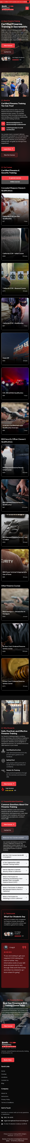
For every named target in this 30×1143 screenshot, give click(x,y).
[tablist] (15, 180)
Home (3, 1071)
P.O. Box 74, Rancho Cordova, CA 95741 (15, 1124)
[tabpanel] (15, 438)
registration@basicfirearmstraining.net (16, 1121)
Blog (2, 1083)
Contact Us (4, 1080)
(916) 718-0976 (8, 1117)
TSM (21, 1135)
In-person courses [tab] (15, 178)
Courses (3, 1074)
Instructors (4, 1096)
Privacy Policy (5, 1099)
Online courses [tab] (15, 182)
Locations (4, 1077)
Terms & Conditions (7, 1102)
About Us (4, 1093)
